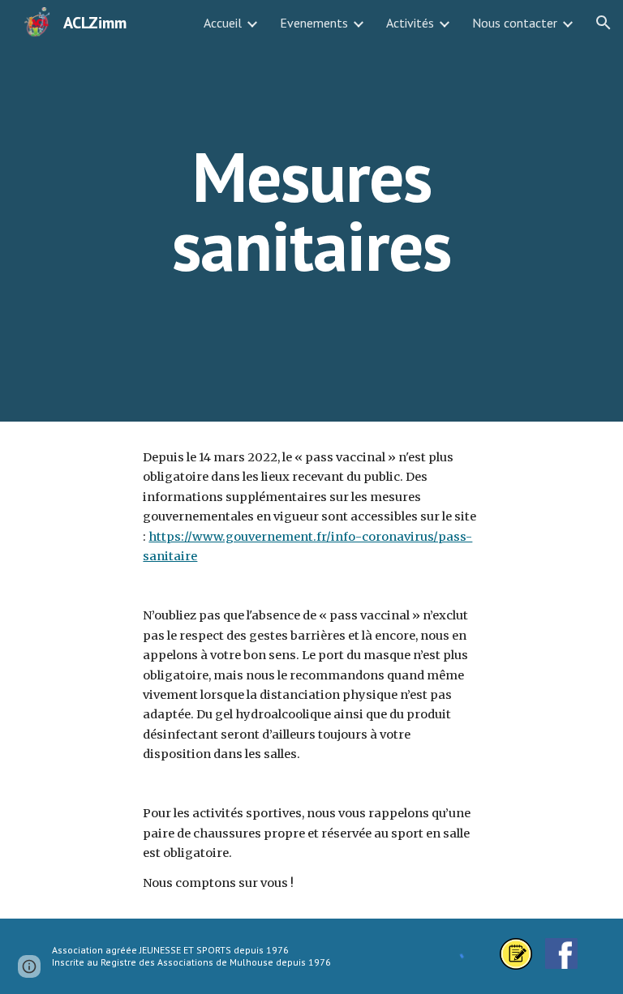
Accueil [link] (223, 23)
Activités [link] (410, 23)
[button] (603, 22)
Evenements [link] (314, 23)
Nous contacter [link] (514, 23)
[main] (311, 211)
